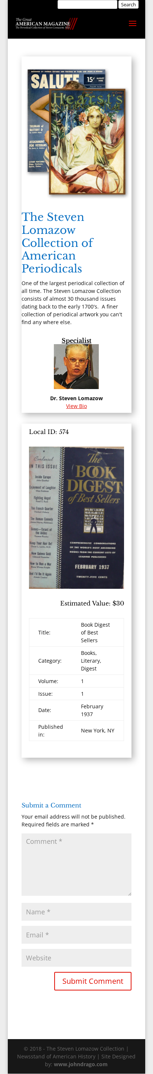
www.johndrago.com (81, 1064)
